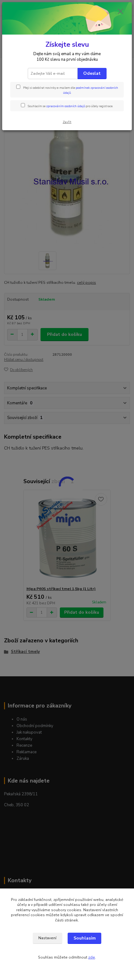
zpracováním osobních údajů (65, 106)
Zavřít (67, 122)
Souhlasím (85, 938)
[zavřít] (121, 11)
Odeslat (92, 73)
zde (91, 957)
